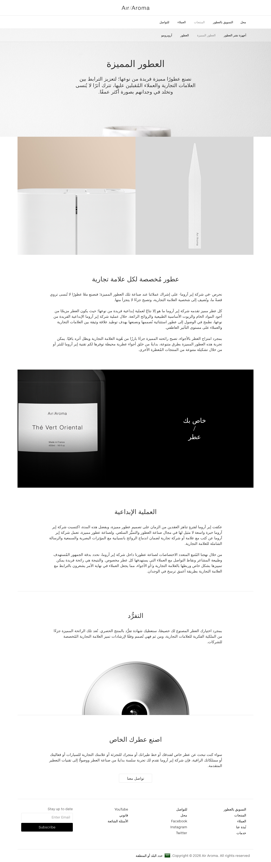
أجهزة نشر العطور (235, 35)
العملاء (182, 22)
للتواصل (164, 22)
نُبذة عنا (241, 827)
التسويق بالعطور (223, 22)
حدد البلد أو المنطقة (149, 856)
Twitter (181, 833)
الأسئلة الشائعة (118, 821)
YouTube (121, 809)
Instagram (178, 827)
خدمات (241, 833)
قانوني (123, 815)
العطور (184, 35)
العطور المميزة (206, 35)
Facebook (179, 821)
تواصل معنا (135, 778)
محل (243, 22)
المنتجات (199, 22)
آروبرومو (166, 35)
